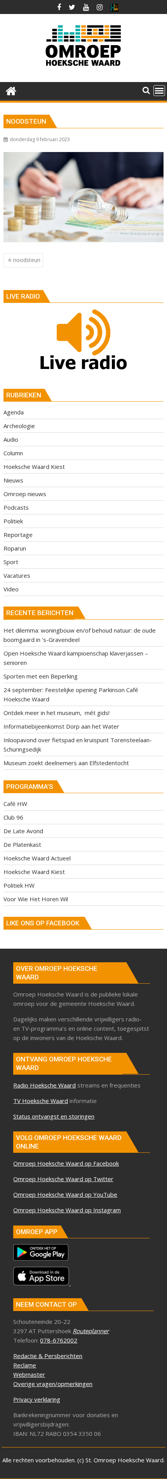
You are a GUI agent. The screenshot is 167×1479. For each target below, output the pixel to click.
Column (13, 453)
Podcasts (16, 507)
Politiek (13, 521)
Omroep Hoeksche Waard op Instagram (67, 1210)
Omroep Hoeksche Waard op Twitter (63, 1179)
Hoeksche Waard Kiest (34, 466)
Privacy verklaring (36, 1399)
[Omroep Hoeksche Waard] (11, 90)
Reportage (18, 534)
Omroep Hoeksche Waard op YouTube (65, 1194)
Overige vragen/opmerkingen (52, 1384)
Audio (10, 439)
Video (11, 589)
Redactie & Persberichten (47, 1356)
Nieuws (13, 480)
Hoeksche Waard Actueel (37, 858)
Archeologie (19, 426)
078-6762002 (58, 1340)
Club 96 (13, 817)
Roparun (14, 548)
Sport (10, 562)
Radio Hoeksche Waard (44, 1085)
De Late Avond (23, 831)
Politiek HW (19, 885)
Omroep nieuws (24, 494)
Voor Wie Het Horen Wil (35, 899)
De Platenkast (22, 844)
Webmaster (29, 1374)
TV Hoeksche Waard (40, 1101)
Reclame (24, 1365)
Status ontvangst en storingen (53, 1116)
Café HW (15, 804)
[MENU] (159, 90)
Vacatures (16, 575)
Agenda (13, 412)
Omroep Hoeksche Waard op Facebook (66, 1163)
